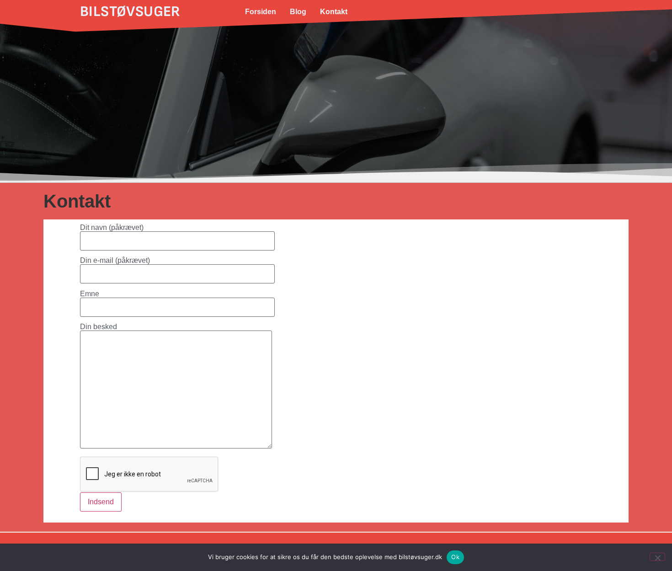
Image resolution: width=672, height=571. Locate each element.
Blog (298, 12)
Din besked (98, 327)
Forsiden (260, 12)
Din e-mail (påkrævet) (115, 260)
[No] (657, 557)
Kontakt (333, 12)
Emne (89, 294)
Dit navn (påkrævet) (112, 227)
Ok (455, 556)
